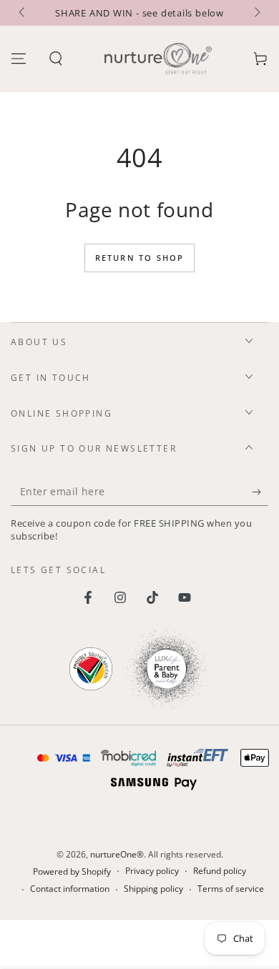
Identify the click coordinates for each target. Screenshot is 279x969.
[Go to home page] (158, 58)
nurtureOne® (117, 854)
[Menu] (18, 58)
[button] (55, 58)
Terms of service (230, 889)
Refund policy (219, 871)
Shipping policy (153, 889)
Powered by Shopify (72, 872)
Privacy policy (152, 871)
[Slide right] (256, 13)
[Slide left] (23, 13)
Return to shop (140, 257)
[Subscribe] (260, 491)
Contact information (69, 889)
